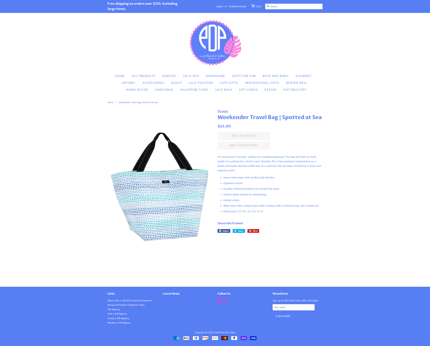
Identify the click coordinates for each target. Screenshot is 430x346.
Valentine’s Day (194, 90)
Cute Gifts (229, 83)
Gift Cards (248, 90)
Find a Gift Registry (117, 313)
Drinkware (215, 76)
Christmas (164, 90)
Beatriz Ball (296, 83)
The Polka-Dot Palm (224, 332)
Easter (270, 90)
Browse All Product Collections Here (126, 304)
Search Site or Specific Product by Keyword (130, 300)
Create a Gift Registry (118, 318)
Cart (258, 6)
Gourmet (304, 76)
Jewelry (169, 76)
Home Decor (137, 90)
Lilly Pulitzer (201, 83)
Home (120, 76)
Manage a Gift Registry (119, 322)
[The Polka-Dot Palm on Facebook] (219, 301)
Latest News (171, 294)
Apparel (129, 83)
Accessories (153, 83)
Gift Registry (295, 90)
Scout (176, 83)
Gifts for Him (244, 76)
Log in (219, 6)
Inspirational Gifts (262, 83)
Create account (237, 6)
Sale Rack (223, 90)
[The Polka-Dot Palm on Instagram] (225, 301)
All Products (144, 76)
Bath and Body (276, 76)
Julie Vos (191, 76)
